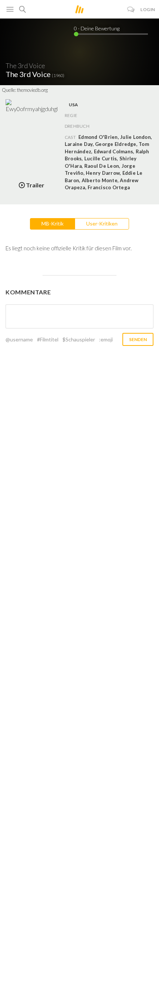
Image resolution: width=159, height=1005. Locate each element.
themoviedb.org (32, 90)
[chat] (131, 9)
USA (73, 104)
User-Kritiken (102, 223)
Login (148, 9)
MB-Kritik (52, 223)
